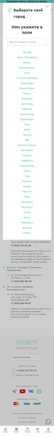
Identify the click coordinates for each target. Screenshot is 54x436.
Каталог (16, 432)
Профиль (48, 432)
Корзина (27, 432)
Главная (5, 432)
